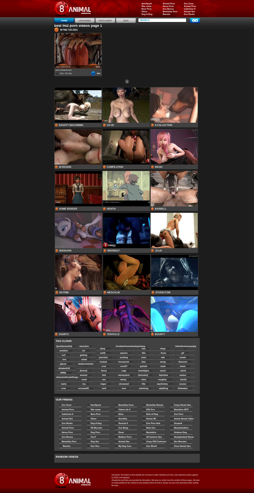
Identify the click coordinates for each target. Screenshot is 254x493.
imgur (106, 384)
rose (65, 388)
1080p (66, 372)
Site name (146, 6)
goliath (145, 366)
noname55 (85, 388)
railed (85, 359)
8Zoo (119, 414)
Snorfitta (121, 418)
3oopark (176, 423)
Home (64, 20)
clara (145, 379)
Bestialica (149, 432)
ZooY (91, 437)
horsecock (125, 362)
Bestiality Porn (170, 11)
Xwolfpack (147, 3)
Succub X (121, 423)
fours (165, 353)
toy (85, 384)
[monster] (145, 375)
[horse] (86, 370)
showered (125, 384)
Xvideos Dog (178, 432)
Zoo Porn (176, 414)
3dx (145, 353)
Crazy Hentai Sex (180, 405)
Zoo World (150, 446)
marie (66, 384)
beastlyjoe (145, 370)
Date (125, 20)
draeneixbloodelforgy (66, 378)
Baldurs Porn (123, 437)
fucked (105, 362)
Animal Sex (189, 11)
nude (165, 366)
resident (66, 350)
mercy (125, 379)
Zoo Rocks (189, 14)
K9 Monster (94, 428)
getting (86, 355)
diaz (145, 362)
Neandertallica (179, 428)
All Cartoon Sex (152, 437)
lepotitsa (165, 375)
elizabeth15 (66, 368)
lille (145, 384)
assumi (86, 375)
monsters (85, 346)
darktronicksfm (85, 365)
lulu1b (185, 379)
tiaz (145, 348)
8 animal (73, 9)
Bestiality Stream (153, 405)
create (185, 357)
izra (105, 379)
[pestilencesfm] (65, 346)
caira (145, 357)
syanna (125, 353)
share (185, 366)
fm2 (70, 73)
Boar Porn (147, 9)
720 (66, 73)
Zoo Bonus (168, 9)
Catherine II (189, 9)
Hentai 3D (149, 418)
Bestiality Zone (124, 405)
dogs (165, 348)
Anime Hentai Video (182, 418)
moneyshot (125, 375)
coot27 (125, 366)
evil (66, 355)
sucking (125, 357)
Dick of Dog (150, 414)
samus (184, 375)
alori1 (185, 370)
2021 (62, 73)
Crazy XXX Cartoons (154, 441)
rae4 (105, 388)
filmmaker (185, 388)
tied (105, 375)
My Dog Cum (123, 446)
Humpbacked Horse (182, 437)
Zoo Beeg (121, 428)
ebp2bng (165, 388)
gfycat (66, 364)
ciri (86, 350)
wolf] (105, 353)
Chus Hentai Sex (180, 446)
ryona (165, 370)
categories (84, 20)
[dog (105, 348)
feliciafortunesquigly (185, 347)
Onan (119, 432)
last (65, 359)
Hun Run (93, 446)
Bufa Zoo (149, 428)
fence (105, 370)
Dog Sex (93, 441)
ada (165, 357)
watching (145, 388)
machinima (165, 384)
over (105, 366)
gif (184, 353)
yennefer (105, 357)
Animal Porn (190, 6)
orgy (125, 370)
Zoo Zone (189, 3)
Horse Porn (168, 6)
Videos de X (122, 409)
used (86, 379)
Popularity (105, 20)
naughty (165, 379)
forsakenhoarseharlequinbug (126, 347)
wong (165, 362)
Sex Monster (178, 441)
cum (125, 388)
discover (185, 362)
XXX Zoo (149, 409)
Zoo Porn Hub (151, 423)
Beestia (166, 14)
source (185, 384)
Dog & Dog (147, 14)
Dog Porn (93, 432)
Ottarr (144, 11)
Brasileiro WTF (179, 409)
